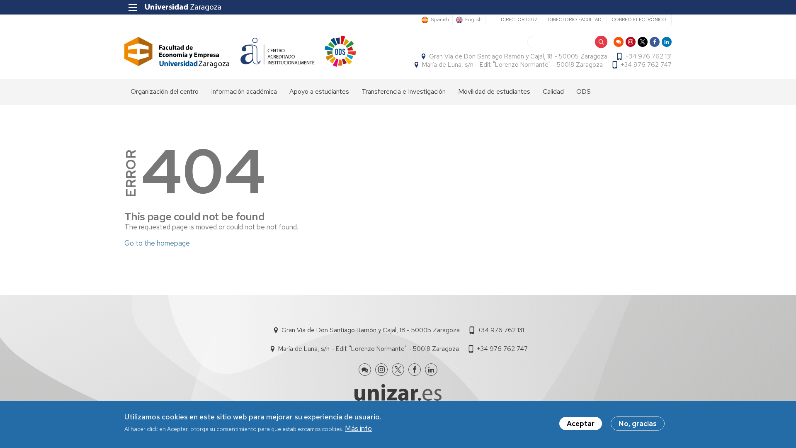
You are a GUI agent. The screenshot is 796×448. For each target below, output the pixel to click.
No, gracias (638, 423)
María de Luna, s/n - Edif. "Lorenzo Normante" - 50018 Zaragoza (512, 65)
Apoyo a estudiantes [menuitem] (319, 91)
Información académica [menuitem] (244, 91)
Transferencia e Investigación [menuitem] (404, 91)
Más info (358, 428)
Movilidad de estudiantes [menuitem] (494, 91)
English (473, 20)
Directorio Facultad (575, 19)
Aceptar (581, 423)
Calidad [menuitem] (553, 91)
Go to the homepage (157, 243)
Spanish (440, 20)
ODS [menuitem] (583, 91)
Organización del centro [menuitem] (165, 91)
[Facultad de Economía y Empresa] (177, 52)
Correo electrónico (639, 19)
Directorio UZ (519, 19)
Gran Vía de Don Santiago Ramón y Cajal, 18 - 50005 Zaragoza (518, 56)
